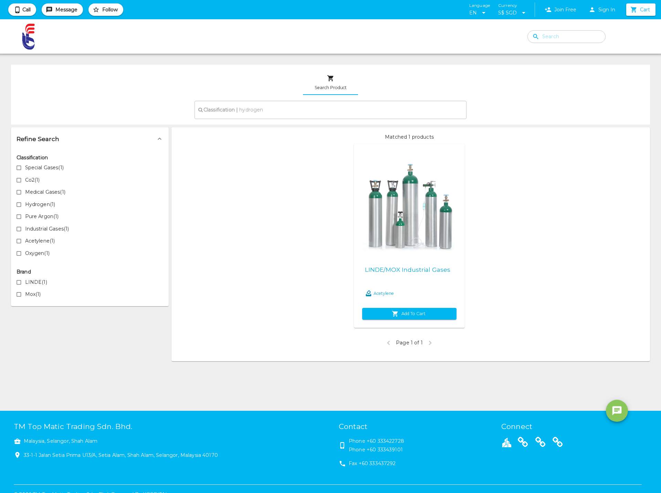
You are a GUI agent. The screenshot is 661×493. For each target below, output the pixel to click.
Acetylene (384, 293)
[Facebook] (557, 443)
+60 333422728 (385, 441)
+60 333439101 (385, 450)
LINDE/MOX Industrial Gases (407, 269)
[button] (90, 139)
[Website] (522, 443)
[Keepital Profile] (506, 442)
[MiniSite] (540, 443)
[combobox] (330, 109)
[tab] (330, 82)
